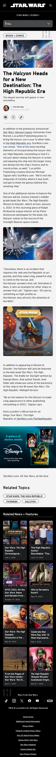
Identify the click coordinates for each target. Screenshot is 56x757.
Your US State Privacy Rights (28, 735)
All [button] (9, 23)
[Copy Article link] (21, 117)
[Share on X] (13, 117)
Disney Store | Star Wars (28, 740)
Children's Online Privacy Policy (28, 731)
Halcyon (30, 501)
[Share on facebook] (5, 117)
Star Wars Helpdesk (28, 744)
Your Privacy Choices (28, 754)
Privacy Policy (28, 726)
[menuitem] (4, 5)
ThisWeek (12, 501)
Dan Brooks (18, 106)
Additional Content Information (28, 721)
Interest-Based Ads (28, 749)
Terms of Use (28, 717)
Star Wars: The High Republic (24, 496)
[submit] (50, 5)
